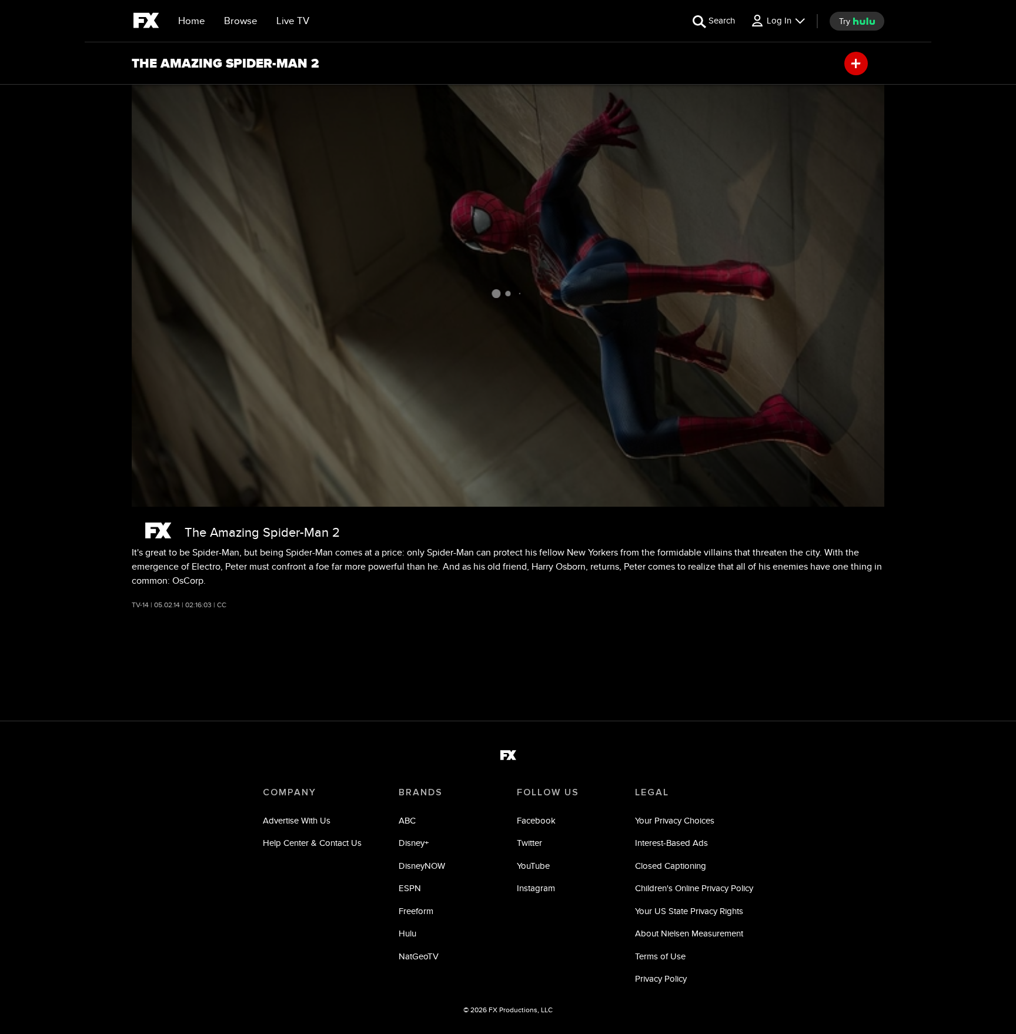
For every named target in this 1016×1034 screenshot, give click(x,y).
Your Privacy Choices (674, 820)
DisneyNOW (422, 865)
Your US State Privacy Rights (689, 911)
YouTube (533, 865)
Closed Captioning (670, 865)
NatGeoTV (419, 956)
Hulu (407, 933)
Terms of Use (660, 956)
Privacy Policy (661, 978)
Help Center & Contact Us (312, 842)
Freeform (416, 911)
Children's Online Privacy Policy (694, 888)
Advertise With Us (296, 820)
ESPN (410, 888)
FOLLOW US (548, 792)
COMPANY (289, 792)
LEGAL (652, 792)
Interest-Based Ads (671, 842)
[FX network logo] (158, 531)
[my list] (856, 63)
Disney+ (414, 842)
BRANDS (421, 792)
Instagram (536, 888)
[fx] (146, 22)
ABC (407, 820)
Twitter (529, 842)
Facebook (536, 820)
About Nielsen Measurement (689, 933)
